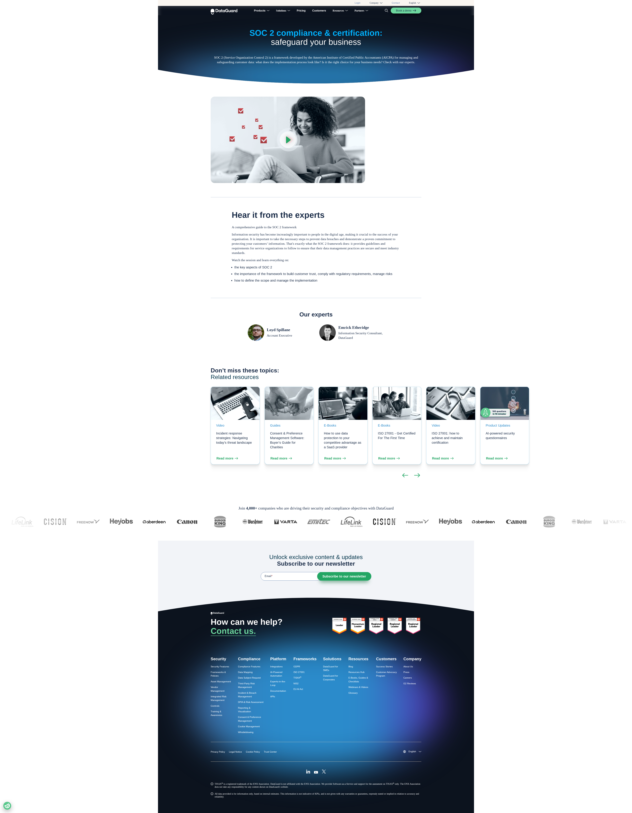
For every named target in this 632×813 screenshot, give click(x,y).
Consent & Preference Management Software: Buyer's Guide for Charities (287, 440)
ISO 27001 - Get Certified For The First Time (396, 436)
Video (220, 425)
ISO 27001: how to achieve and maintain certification (447, 438)
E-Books (330, 425)
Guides (275, 425)
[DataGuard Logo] (224, 10)
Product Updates (498, 425)
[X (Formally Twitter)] (324, 772)
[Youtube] (316, 772)
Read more (224, 458)
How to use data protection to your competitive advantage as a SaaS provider (342, 440)
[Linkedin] (308, 772)
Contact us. (233, 631)
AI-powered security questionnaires (500, 436)
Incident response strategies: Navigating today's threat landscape (234, 438)
